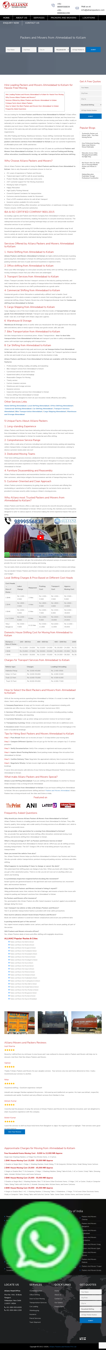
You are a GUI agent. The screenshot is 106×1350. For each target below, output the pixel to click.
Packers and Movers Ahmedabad (57, 790)
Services (39, 17)
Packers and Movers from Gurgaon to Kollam (23, 948)
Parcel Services (35, 1318)
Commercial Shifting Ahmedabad (18, 408)
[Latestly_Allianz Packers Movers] (49, 805)
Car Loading (34, 1306)
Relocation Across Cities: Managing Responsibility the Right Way (90, 155)
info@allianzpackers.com (92, 10)
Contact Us (32, 23)
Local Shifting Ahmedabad (38, 406)
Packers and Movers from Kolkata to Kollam (22, 975)
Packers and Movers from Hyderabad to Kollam (23, 978)
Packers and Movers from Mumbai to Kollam (23, 996)
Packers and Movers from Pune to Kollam (22, 966)
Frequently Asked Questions (15, 109)
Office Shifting (35, 1295)
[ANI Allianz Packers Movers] (31, 805)
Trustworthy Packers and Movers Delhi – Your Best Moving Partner (90, 135)
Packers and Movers (63, 17)
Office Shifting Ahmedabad (61, 406)
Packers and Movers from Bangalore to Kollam (23, 993)
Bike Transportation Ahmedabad (28, 411)
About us (21, 17)
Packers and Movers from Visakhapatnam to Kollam (25, 981)
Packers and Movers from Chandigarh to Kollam (23, 960)
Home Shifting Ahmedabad (15, 406)
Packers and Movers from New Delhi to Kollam (23, 984)
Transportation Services (38, 1302)
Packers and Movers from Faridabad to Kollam (23, 951)
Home (6, 17)
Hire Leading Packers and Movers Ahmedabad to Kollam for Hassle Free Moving (34, 94)
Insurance (33, 1314)
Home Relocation (36, 1291)
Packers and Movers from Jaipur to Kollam (22, 969)
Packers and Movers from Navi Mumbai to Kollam (24, 990)
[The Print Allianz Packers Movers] (13, 805)
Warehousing (34, 1310)
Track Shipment (35, 1322)
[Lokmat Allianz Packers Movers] (67, 805)
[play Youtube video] (40, 537)
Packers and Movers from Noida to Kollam (22, 945)
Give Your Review (14, 1132)
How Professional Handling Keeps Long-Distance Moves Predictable (90, 145)
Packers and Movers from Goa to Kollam (21, 963)
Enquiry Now (11, 23)
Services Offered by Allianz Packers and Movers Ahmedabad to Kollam (31, 100)
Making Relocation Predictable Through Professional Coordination (90, 176)
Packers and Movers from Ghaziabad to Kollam (23, 954)
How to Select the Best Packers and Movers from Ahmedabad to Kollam (32, 106)
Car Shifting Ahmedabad (42, 408)
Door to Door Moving (37, 1299)
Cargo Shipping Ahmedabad (54, 411)
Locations (89, 17)
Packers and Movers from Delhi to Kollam (22, 942)
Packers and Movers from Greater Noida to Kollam (24, 987)
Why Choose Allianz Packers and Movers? (20, 97)
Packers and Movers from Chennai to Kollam (23, 957)
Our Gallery (59, 1302)
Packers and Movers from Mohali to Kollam (22, 972)
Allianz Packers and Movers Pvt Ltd (63, 1347)
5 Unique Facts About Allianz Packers (19, 103)
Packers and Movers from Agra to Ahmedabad (23, 999)
